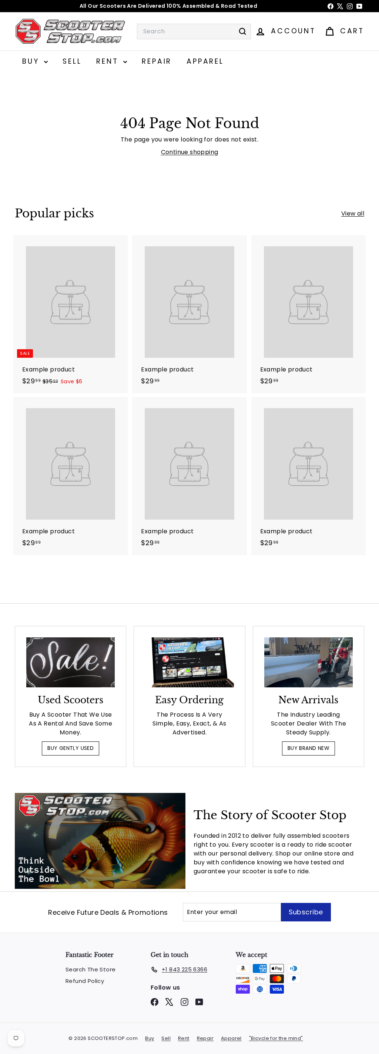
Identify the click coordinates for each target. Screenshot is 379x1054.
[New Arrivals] (308, 662)
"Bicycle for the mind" (276, 1038)
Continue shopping (189, 152)
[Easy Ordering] (189, 662)
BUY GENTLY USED (70, 748)
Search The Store (90, 969)
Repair (157, 61)
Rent (108, 61)
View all (352, 213)
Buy (32, 61)
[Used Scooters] (70, 662)
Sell (72, 61)
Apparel (205, 61)
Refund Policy (85, 981)
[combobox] (194, 31)
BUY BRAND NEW (308, 748)
